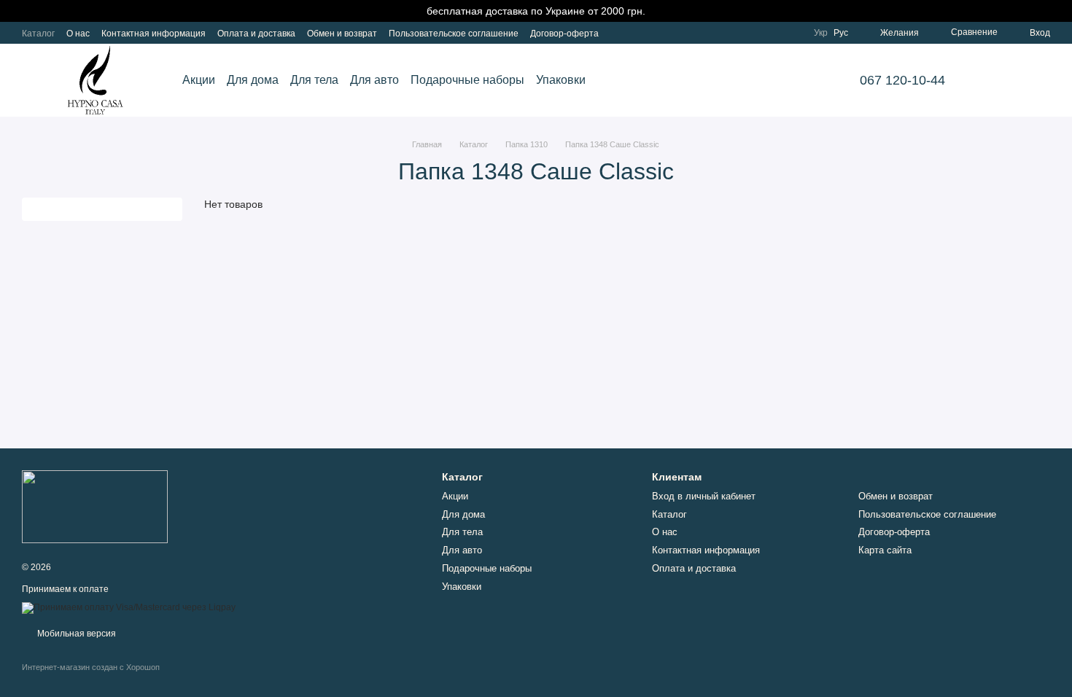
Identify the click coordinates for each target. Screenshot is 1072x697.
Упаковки (561, 80)
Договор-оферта (564, 33)
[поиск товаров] (1000, 80)
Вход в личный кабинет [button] (704, 496)
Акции (198, 80)
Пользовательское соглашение (453, 33)
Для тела (314, 80)
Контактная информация (153, 33)
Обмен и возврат (342, 33)
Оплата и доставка (256, 33)
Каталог (38, 33)
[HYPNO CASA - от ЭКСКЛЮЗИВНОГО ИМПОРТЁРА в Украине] (95, 506)
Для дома (253, 80)
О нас (78, 33)
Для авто (374, 80)
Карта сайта (885, 550)
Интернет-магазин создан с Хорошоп (91, 667)
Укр (821, 32)
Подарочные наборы (467, 80)
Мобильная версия (75, 633)
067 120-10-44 (902, 80)
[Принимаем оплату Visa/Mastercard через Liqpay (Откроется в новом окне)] (129, 607)
